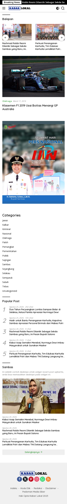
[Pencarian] (63, 8)
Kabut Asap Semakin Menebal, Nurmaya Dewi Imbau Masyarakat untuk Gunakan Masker (36, 344)
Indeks (13, 488)
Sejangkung (8, 268)
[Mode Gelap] (58, 8)
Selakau (6, 273)
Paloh (5, 242)
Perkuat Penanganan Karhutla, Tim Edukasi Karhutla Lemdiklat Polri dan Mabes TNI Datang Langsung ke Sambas (47, 46)
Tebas (5, 286)
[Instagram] (36, 479)
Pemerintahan (9, 251)
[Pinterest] (31, 479)
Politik (5, 255)
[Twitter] (25, 479)
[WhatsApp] (42, 479)
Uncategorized (9, 290)
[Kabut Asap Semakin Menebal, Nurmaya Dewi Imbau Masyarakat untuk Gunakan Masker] (33, 396)
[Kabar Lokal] (19, 8)
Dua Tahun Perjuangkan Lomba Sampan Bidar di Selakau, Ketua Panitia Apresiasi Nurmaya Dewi (34, 311)
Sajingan (6, 260)
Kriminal (6, 229)
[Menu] (4, 8)
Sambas (6, 264)
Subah (5, 282)
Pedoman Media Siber (33, 491)
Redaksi (38, 488)
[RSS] (48, 479)
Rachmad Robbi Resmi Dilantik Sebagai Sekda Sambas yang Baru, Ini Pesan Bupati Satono (14, 46)
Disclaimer (50, 488)
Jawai (5, 220)
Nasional (6, 233)
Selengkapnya (32, 452)
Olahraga (7, 101)
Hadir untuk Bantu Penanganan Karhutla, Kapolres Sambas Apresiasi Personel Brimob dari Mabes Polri (36, 322)
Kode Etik (25, 488)
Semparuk (7, 277)
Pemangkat (8, 246)
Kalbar (5, 224)
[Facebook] (19, 479)
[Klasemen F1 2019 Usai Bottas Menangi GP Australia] (33, 76)
